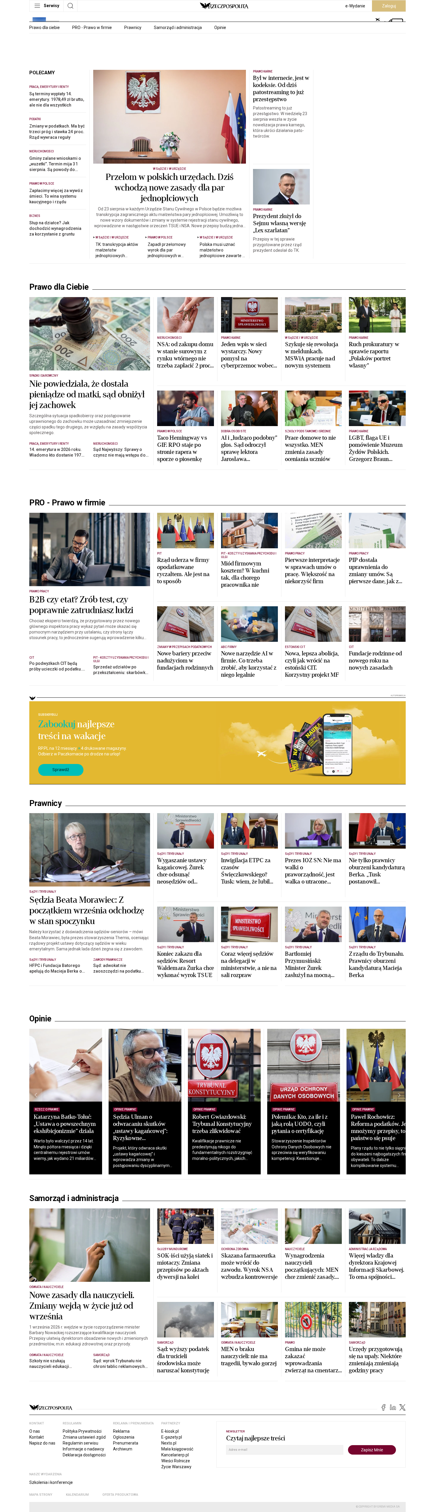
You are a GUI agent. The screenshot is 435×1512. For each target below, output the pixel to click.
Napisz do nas (42, 1443)
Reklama (121, 1431)
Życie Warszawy (176, 1466)
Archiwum (122, 1449)
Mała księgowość (177, 1449)
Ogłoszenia (123, 1437)
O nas (34, 1431)
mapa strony (40, 1495)
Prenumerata (125, 1443)
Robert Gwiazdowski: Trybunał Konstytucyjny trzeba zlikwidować (222, 1124)
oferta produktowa (120, 1495)
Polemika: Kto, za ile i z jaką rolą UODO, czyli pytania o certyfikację (300, 1124)
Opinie (220, 27)
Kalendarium (77, 1495)
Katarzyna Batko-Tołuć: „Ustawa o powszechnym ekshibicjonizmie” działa (65, 1124)
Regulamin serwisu (80, 1443)
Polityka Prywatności (82, 1431)
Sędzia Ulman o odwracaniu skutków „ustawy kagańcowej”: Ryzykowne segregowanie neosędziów (140, 1134)
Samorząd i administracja (178, 27)
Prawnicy (132, 27)
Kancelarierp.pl (175, 1455)
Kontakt (36, 1437)
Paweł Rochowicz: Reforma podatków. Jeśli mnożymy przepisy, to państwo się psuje (381, 1127)
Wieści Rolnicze (175, 1460)
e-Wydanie (355, 6)
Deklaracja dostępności (84, 1455)
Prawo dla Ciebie (59, 287)
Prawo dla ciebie (44, 27)
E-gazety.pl (171, 1437)
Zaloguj (389, 6)
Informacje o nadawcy (83, 1449)
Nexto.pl (168, 1443)
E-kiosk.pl (170, 1431)
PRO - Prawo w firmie (92, 27)
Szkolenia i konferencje (51, 1482)
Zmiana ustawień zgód (84, 1437)
